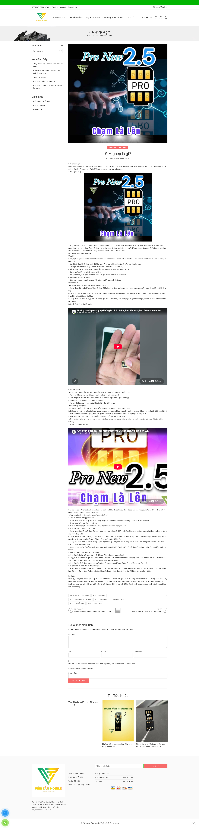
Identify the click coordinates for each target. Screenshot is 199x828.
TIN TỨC (132, 17)
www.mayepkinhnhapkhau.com (112, 411)
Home (89, 35)
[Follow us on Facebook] (68, 766)
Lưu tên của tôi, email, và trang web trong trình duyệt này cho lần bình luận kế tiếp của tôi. (101, 664)
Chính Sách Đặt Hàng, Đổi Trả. (79, 785)
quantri (110, 158)
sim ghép (85, 595)
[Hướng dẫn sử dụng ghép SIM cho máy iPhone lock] (118, 721)
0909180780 (44, 7)
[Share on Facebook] (162, 595)
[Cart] (151, 18)
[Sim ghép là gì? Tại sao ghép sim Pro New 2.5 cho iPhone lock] (152, 721)
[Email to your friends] (166, 595)
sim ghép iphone (99, 595)
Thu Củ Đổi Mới (74, 781)
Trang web (138, 651)
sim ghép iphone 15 (102, 599)
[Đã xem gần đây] (193, 822)
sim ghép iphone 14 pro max (80, 599)
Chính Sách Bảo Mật (75, 777)
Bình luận (72, 634)
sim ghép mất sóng (77, 603)
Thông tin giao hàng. (40, 77)
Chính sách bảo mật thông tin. (44, 81)
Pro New (107, 264)
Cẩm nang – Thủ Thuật (42, 101)
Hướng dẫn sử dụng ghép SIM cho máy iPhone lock (117, 745)
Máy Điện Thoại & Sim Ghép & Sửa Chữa (104, 17)
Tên (70, 651)
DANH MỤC (58, 17)
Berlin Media (114, 823)
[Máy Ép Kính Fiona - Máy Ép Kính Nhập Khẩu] (42, 17)
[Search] (165, 18)
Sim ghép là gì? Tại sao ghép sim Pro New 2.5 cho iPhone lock (150, 745)
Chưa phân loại (39, 105)
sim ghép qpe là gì (95, 603)
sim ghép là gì (118, 599)
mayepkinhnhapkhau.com (41, 810)
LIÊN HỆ (144, 17)
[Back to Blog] (118, 610)
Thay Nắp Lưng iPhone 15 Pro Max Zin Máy (83, 703)
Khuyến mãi (37, 109)
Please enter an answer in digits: (80, 669)
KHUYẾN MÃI (75, 17)
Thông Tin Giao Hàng (75, 773)
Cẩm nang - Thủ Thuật (103, 35)
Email (104, 651)
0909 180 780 (56, 804)
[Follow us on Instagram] (71, 766)
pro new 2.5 (74, 595)
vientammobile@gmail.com (67, 7)
